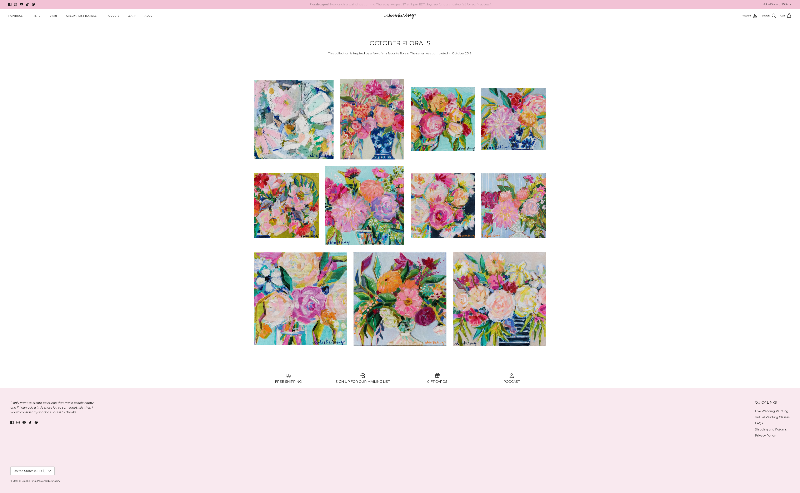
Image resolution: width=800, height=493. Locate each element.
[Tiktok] (27, 4)
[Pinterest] (33, 4)
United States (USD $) (775, 4)
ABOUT (149, 15)
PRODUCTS (112, 15)
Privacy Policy (765, 435)
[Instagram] (15, 4)
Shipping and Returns (771, 429)
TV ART (52, 15)
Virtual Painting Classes (772, 417)
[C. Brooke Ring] (400, 16)
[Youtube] (21, 4)
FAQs (759, 423)
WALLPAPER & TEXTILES (80, 15)
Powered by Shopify (48, 480)
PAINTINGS (15, 15)
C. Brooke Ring (27, 480)
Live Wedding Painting (771, 411)
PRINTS (35, 15)
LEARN (132, 15)
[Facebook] (9, 4)
